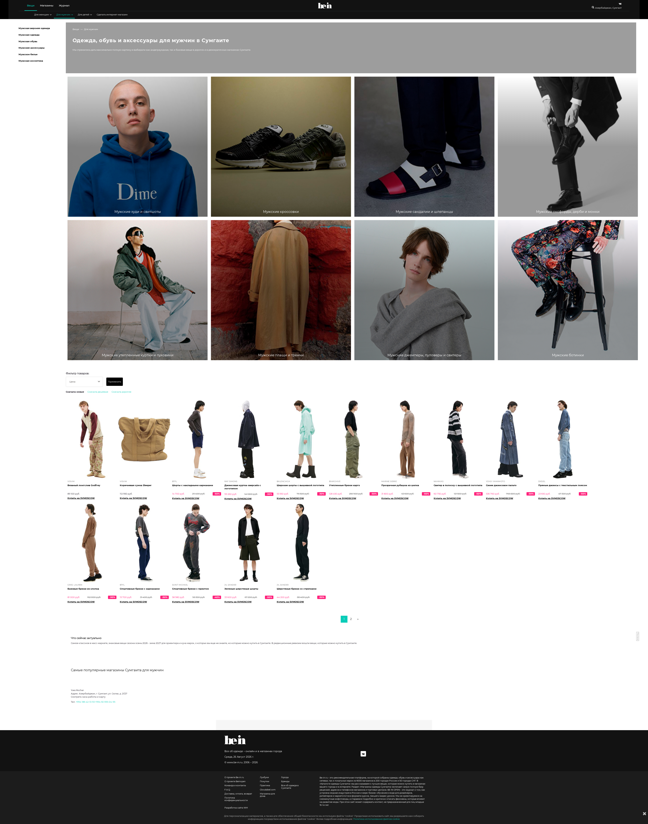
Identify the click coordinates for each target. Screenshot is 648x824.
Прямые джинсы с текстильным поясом (562, 485)
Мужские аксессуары (32, 47)
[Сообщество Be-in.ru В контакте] (363, 753)
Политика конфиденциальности (236, 799)
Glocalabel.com (268, 790)
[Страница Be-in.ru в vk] (620, 3)
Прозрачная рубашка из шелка (400, 485)
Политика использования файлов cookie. (376, 819)
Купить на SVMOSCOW (81, 498)
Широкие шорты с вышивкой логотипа (300, 485)
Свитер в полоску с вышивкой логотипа (458, 485)
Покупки (264, 781)
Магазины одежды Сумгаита (376, 787)
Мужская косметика (31, 60)
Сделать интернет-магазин (112, 14)
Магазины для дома (267, 795)
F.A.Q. (227, 790)
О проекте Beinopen (235, 781)
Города (285, 777)
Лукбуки (264, 777)
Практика (265, 785)
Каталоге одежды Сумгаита (335, 783)
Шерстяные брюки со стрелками (296, 588)
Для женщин (41, 14)
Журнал (64, 5)
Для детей (83, 14)
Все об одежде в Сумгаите (290, 786)
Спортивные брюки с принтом (190, 588)
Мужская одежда (29, 34)
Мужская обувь (28, 41)
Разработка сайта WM (236, 808)
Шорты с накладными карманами (192, 485)
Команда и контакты (235, 785)
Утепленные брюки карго (344, 485)
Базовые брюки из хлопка (83, 588)
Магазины (46, 5)
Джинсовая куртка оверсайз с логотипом (242, 487)
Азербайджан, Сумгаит (608, 8)
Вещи (30, 5)
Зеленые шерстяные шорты (241, 588)
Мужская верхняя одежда (34, 28)
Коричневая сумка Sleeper (136, 485)
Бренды (285, 781)
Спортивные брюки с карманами (140, 588)
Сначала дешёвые (97, 391)
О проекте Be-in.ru (234, 777)
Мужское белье (28, 54)
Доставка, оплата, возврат (238, 794)
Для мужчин (63, 14)
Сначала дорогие (121, 391)
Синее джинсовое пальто (501, 485)
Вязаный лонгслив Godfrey (84, 485)
